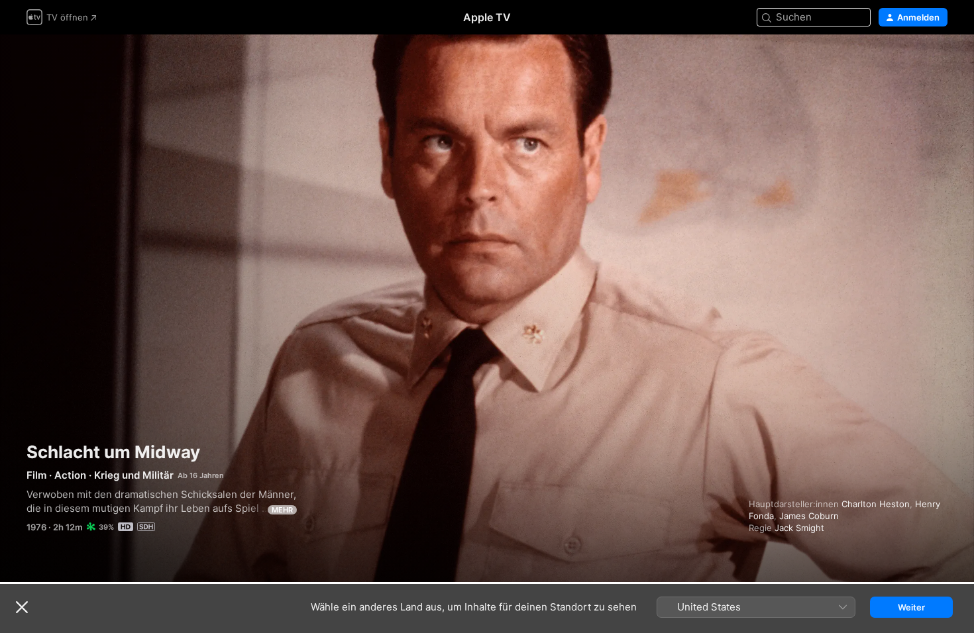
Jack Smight (799, 527)
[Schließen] (22, 607)
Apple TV (487, 17)
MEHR (282, 509)
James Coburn (809, 516)
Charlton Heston (875, 504)
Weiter (911, 607)
